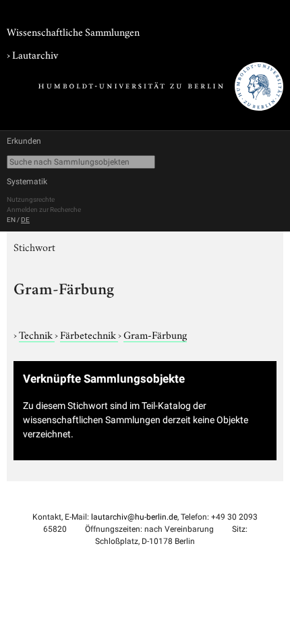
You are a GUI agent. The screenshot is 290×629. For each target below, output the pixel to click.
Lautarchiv (35, 54)
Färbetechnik (89, 334)
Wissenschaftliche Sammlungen (73, 31)
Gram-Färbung (155, 334)
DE (25, 219)
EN (11, 219)
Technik (37, 334)
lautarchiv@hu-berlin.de (134, 517)
